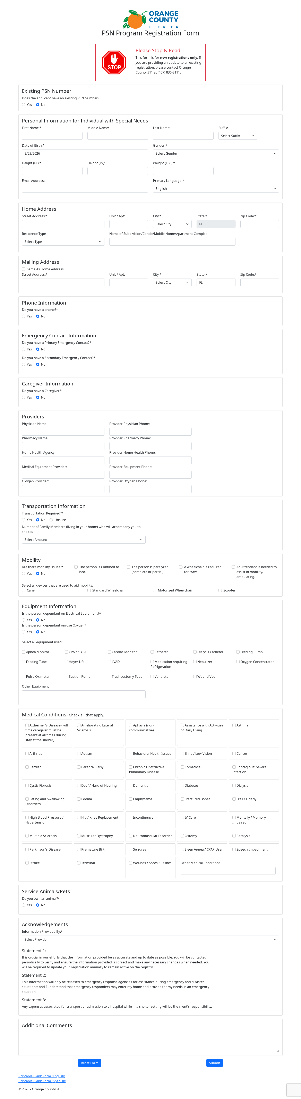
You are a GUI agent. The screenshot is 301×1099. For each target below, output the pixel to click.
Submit (214, 1063)
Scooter (229, 590)
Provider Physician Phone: (129, 423)
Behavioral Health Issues (152, 753)
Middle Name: (98, 128)
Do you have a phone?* (40, 309)
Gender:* (160, 145)
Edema (86, 799)
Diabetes (191, 785)
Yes (29, 104)
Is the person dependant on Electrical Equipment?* (61, 613)
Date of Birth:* (33, 145)
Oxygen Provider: (35, 481)
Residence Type (34, 233)
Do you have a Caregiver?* (42, 391)
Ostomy (191, 836)
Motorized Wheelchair (175, 590)
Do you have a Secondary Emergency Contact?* (58, 358)
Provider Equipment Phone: (130, 467)
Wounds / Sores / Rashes (152, 863)
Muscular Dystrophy (97, 836)
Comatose (192, 767)
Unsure (60, 520)
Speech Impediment (252, 849)
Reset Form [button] (89, 1063)
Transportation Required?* (42, 513)
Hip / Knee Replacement (99, 817)
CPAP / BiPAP (78, 652)
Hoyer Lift (76, 661)
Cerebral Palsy (92, 767)
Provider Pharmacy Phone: (130, 438)
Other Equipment (35, 686)
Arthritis (35, 753)
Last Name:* (162, 128)
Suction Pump (80, 676)
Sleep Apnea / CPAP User (204, 849)
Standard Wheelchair (108, 590)
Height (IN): (96, 163)
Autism (86, 753)
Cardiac (35, 767)
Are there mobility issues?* (42, 567)
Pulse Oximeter (38, 676)
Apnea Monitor (37, 652)
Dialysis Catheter (210, 652)
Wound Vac (206, 676)
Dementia (140, 785)
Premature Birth (93, 849)
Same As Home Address (45, 269)
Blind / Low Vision (198, 753)
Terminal (88, 863)
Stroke (34, 863)
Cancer (241, 753)
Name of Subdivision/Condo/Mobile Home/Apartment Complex (158, 233)
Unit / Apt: (117, 216)
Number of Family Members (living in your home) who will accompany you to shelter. (81, 529)
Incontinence (143, 817)
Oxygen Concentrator (257, 661)
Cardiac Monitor (124, 652)
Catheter (161, 652)
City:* (157, 216)
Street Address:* (35, 216)
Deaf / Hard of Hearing (99, 785)
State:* (202, 216)
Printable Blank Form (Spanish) (42, 1081)
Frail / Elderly (246, 799)
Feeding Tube (36, 661)
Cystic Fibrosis (40, 785)
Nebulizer (204, 661)
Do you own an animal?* (41, 898)
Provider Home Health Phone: (132, 452)
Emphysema (142, 799)
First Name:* (31, 128)
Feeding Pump (251, 652)
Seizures (139, 849)
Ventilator (162, 676)
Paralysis (243, 836)
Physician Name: (34, 423)
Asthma (242, 725)
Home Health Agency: (38, 452)
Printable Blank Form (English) (41, 1076)
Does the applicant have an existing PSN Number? (60, 98)
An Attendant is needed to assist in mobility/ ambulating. (256, 572)
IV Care (190, 817)
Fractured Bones (197, 799)
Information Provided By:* (42, 931)
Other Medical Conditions (200, 863)
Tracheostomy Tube (127, 676)
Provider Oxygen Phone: (128, 481)
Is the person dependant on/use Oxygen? (54, 625)
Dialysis (242, 785)
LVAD (116, 661)
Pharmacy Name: (35, 438)
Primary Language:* (168, 180)
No (43, 104)
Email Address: (33, 180)
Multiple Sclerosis (43, 836)
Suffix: (223, 128)
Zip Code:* (248, 216)
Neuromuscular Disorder (152, 836)
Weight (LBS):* (164, 163)
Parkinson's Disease (45, 849)
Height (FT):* (31, 163)
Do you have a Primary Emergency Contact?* (56, 342)
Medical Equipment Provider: (44, 467)
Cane (31, 590)
